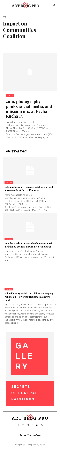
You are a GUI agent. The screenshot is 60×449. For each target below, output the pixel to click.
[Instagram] (27, 425)
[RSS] (37, 425)
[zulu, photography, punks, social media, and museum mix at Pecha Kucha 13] (30, 72)
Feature (10, 95)
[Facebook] (18, 425)
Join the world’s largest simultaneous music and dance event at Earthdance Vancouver (29, 245)
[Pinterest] (32, 425)
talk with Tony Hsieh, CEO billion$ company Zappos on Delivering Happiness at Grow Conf (29, 297)
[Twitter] (41, 425)
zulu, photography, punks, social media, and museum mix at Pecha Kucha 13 (29, 109)
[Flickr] (22, 425)
